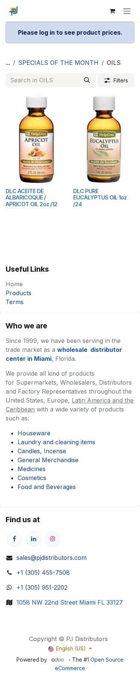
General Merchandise (48, 460)
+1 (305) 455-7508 (43, 572)
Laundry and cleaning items (56, 442)
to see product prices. (70, 32)
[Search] (87, 80)
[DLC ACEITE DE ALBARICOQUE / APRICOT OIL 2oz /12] (36, 139)
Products (18, 293)
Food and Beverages (47, 487)
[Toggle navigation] (126, 11)
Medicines (32, 469)
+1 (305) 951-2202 (42, 587)
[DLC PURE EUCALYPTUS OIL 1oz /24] (104, 139)
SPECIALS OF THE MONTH (58, 62)
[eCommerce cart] (112, 10)
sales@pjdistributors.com (51, 557)
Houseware (34, 433)
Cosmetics (32, 478)
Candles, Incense (42, 451)
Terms (15, 302)
